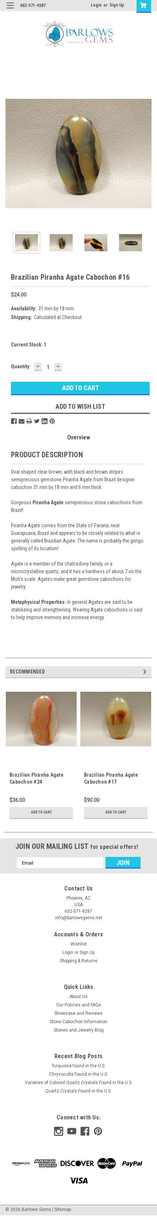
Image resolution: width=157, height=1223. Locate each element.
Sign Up (117, 5)
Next (146, 153)
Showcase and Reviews (78, 1013)
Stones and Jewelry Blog (79, 1030)
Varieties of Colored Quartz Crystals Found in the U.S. (79, 1082)
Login (96, 5)
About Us (78, 996)
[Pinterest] (52, 421)
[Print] (29, 421)
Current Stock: (28, 345)
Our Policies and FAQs (78, 1004)
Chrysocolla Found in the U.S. (78, 1074)
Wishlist (78, 944)
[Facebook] (14, 421)
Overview (78, 437)
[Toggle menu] (10, 10)
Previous (10, 153)
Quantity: (21, 366)
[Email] (21, 421)
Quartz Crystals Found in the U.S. (78, 1091)
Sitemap (62, 1209)
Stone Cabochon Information (78, 1021)
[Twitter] (37, 421)
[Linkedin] (44, 421)
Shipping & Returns (78, 960)
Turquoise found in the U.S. (78, 1065)
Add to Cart (41, 812)
